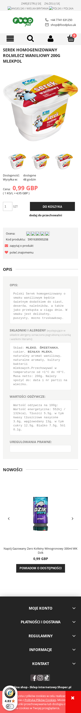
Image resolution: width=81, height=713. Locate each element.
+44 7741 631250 (61, 20)
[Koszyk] (71, 38)
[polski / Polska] (61, 8)
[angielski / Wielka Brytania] (28, 8)
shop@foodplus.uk (63, 25)
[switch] (10, 706)
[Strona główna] (24, 21)
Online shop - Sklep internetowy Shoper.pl (40, 687)
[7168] (17, 162)
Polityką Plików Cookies (40, 700)
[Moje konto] (50, 38)
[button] (10, 38)
